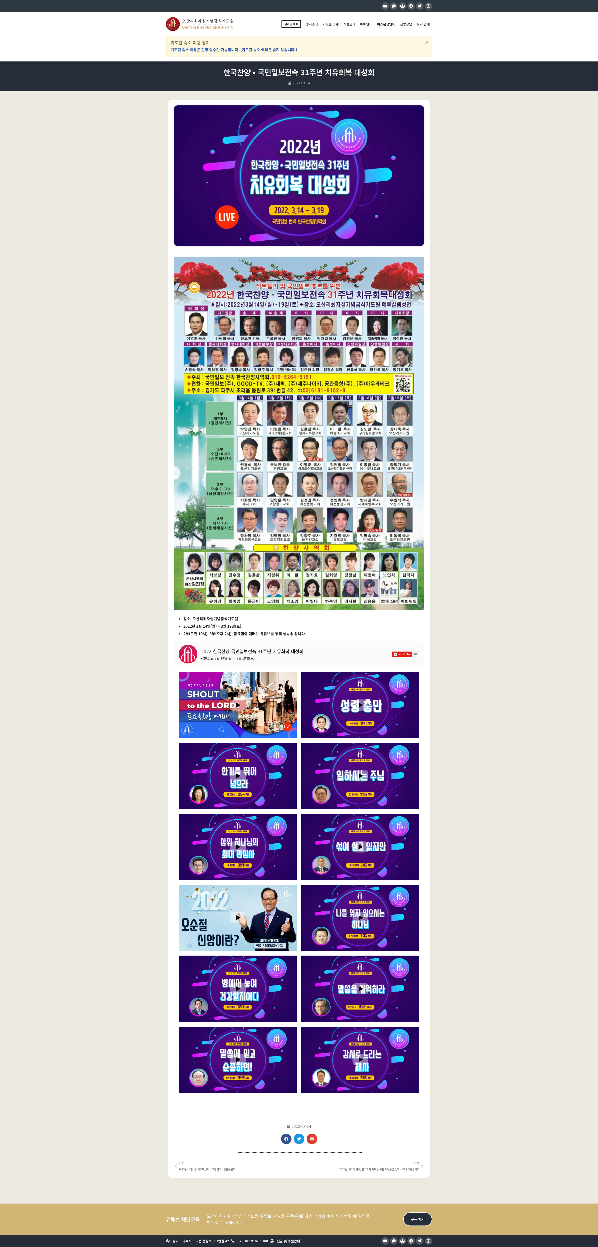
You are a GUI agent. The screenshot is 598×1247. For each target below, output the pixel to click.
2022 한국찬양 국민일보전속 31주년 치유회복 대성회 (252, 651)
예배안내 (366, 24)
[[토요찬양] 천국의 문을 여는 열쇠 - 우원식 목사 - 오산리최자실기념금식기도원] (238, 705)
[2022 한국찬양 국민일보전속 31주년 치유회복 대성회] (188, 654)
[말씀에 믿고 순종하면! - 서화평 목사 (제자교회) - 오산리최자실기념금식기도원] (238, 1060)
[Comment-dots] (394, 6)
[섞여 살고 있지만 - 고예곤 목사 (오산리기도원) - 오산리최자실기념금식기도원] (360, 847)
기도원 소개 (331, 24)
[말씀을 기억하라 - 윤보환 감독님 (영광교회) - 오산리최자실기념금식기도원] (360, 989)
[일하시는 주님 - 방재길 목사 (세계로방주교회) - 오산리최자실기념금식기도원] (360, 776)
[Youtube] (385, 6)
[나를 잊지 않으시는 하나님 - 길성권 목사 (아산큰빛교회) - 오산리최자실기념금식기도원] (360, 918)
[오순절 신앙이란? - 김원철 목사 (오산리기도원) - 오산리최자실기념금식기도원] (238, 918)
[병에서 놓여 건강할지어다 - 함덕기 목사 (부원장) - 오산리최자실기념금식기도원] (238, 989)
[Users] (402, 6)
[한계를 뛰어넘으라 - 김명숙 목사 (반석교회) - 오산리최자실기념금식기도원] (238, 776)
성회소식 (312, 24)
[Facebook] (411, 6)
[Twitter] (420, 6)
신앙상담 (406, 24)
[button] (286, 1139)
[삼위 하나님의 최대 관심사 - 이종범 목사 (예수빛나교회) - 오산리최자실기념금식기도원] (238, 847)
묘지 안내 (423, 24)
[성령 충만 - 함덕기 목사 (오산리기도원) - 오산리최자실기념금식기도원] (360, 705)
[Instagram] (428, 6)
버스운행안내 (386, 24)
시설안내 (349, 24)
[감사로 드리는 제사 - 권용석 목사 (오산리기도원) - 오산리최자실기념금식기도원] (360, 1060)
